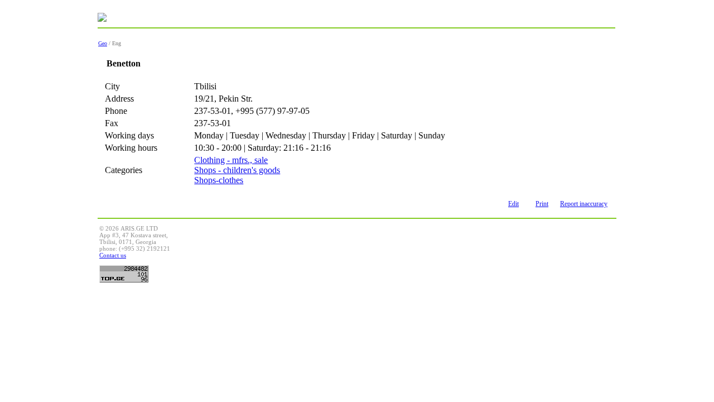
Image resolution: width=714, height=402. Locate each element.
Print (542, 204)
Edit (513, 204)
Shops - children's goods (237, 170)
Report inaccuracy (583, 204)
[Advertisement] (412, 250)
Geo (102, 43)
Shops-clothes (218, 180)
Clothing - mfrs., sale (231, 160)
